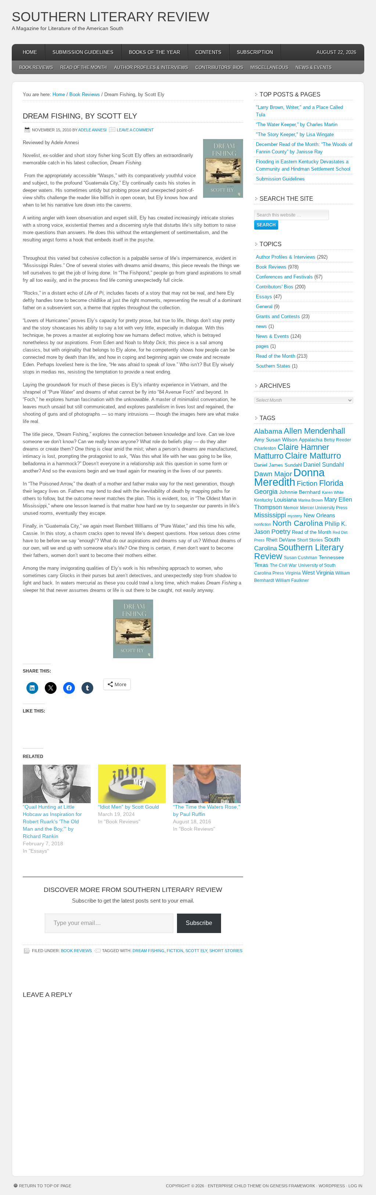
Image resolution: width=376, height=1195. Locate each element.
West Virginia (318, 572)
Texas (261, 565)
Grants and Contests (278, 316)
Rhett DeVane (281, 540)
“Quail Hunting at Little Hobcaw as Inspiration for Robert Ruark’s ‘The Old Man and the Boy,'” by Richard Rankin (52, 821)
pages (262, 346)
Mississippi (270, 515)
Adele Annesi (92, 130)
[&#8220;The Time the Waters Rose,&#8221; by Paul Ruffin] (207, 784)
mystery (295, 516)
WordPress (332, 1186)
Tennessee (331, 557)
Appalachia (310, 439)
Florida (331, 483)
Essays (264, 296)
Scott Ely (196, 950)
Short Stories (225, 950)
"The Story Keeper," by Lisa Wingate (295, 134)
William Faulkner (292, 580)
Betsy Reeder (337, 439)
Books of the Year (154, 52)
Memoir (291, 507)
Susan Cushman (300, 557)
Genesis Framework (292, 1186)
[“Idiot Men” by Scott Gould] (132, 784)
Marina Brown (310, 500)
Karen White (333, 492)
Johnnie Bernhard (300, 492)
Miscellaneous (269, 67)
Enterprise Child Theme (234, 1186)
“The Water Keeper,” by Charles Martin (296, 124)
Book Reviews (36, 67)
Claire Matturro (313, 455)
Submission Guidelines (83, 52)
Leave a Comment (135, 130)
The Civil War (283, 565)
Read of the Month (83, 67)
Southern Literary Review (110, 16)
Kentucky (263, 500)
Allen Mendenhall (314, 431)
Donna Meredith (289, 477)
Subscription (255, 52)
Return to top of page (45, 1186)
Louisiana (285, 500)
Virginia (293, 573)
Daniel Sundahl (323, 464)
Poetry (280, 531)
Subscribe (199, 923)
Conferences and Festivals (284, 277)
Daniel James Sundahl (278, 465)
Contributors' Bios (274, 286)
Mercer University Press (323, 507)
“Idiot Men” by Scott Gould (128, 807)
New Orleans (319, 515)
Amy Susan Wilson (275, 439)
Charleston (265, 448)
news (261, 326)
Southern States (273, 366)
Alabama (268, 431)
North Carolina (297, 523)
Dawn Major (273, 474)
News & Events (314, 67)
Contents (208, 52)
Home (30, 52)
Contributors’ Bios (219, 67)
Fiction (175, 950)
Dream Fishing (148, 950)
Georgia (266, 491)
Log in (355, 1186)
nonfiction (262, 524)
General (264, 306)
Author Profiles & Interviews (151, 67)
